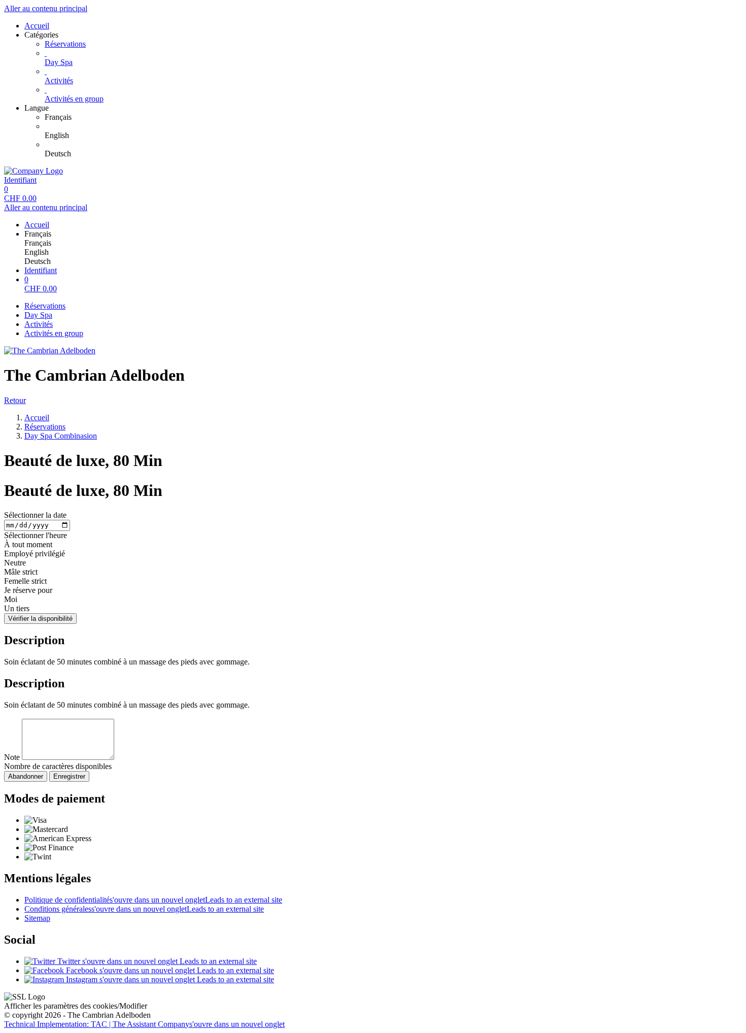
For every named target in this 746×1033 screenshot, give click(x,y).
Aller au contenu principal (45, 8)
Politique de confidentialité (153, 899)
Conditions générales (144, 909)
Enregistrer (69, 776)
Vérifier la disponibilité (40, 618)
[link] (393, 117)
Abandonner (25, 776)
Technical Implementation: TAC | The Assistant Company (144, 1024)
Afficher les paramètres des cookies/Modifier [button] (75, 1006)
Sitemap (37, 918)
